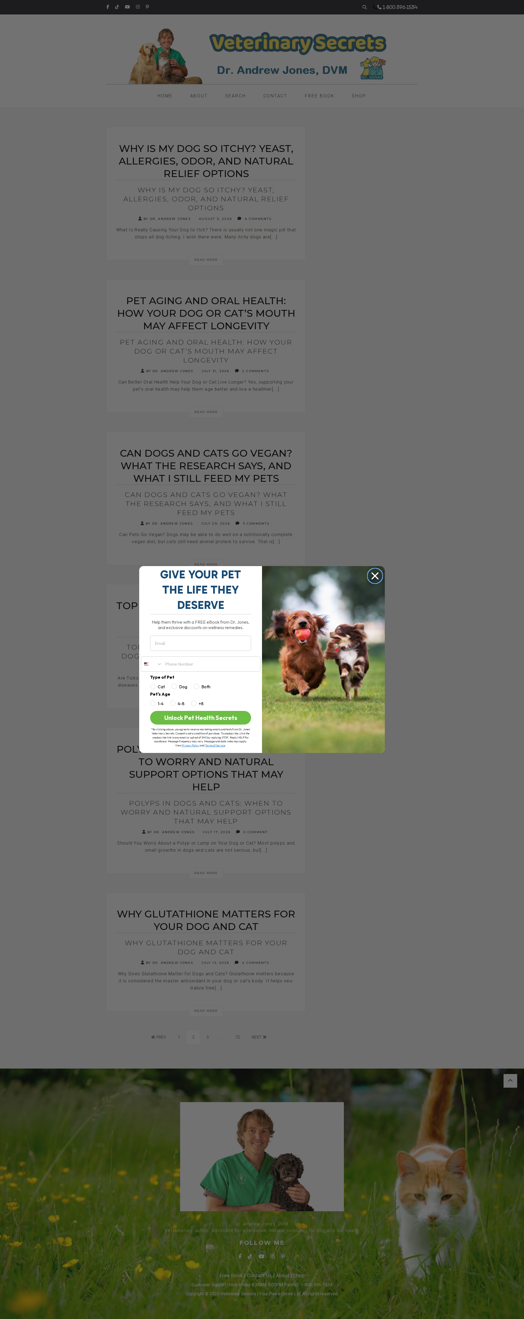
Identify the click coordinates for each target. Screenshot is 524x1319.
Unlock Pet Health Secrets (200, 718)
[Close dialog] (375, 576)
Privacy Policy (190, 745)
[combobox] (151, 664)
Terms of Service (215, 745)
